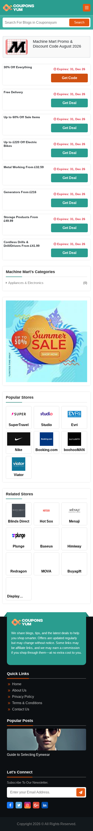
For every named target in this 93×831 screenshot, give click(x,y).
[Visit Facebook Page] (10, 805)
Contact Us (20, 709)
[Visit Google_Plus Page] (36, 805)
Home (16, 684)
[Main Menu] (86, 8)
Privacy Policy (23, 696)
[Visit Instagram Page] (27, 805)
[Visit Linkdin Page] (45, 805)
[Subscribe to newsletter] (80, 792)
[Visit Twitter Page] (19, 805)
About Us (19, 690)
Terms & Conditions (27, 703)
